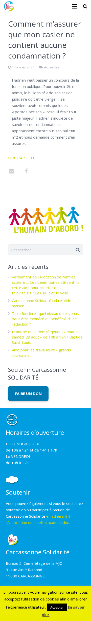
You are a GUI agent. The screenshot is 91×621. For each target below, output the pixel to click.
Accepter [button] (57, 607)
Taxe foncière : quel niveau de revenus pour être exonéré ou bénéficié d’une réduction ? (45, 319)
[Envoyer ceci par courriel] (13, 171)
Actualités (51, 67)
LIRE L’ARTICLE (21, 157)
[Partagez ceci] (24, 171)
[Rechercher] (85, 6)
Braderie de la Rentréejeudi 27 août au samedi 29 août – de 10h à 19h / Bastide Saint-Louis (47, 337)
